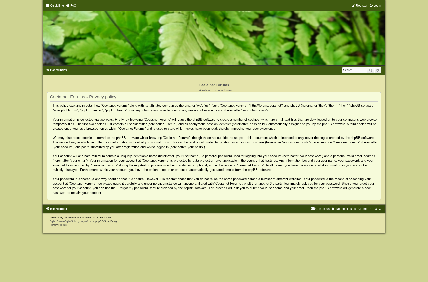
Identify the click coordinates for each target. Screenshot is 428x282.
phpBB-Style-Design (106, 221)
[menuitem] (71, 5)
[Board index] (214, 34)
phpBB (68, 217)
